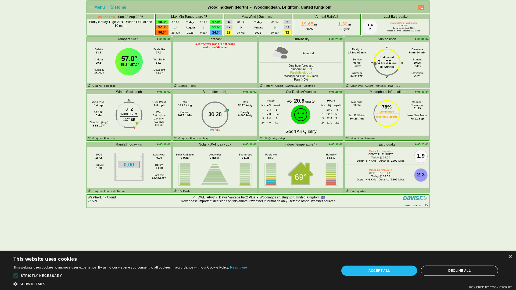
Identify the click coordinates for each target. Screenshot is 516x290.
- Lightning (308, 85)
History (268, 85)
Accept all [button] (379, 271)
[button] (15, 275)
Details (182, 85)
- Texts (192, 85)
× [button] (510, 257)
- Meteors (380, 85)
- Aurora (368, 85)
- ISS (397, 85)
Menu (100, 7)
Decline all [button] (459, 271)
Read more (238, 267)
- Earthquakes (292, 85)
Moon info (356, 85)
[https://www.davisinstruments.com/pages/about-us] (415, 198)
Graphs (96, 85)
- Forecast (108, 85)
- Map (389, 85)
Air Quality (270, 138)
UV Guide (184, 191)
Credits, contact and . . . (414, 205)
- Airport (278, 85)
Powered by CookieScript (490, 287)
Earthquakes (357, 191)
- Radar (120, 191)
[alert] (258, 270)
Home (121, 7)
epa (308, 101)
